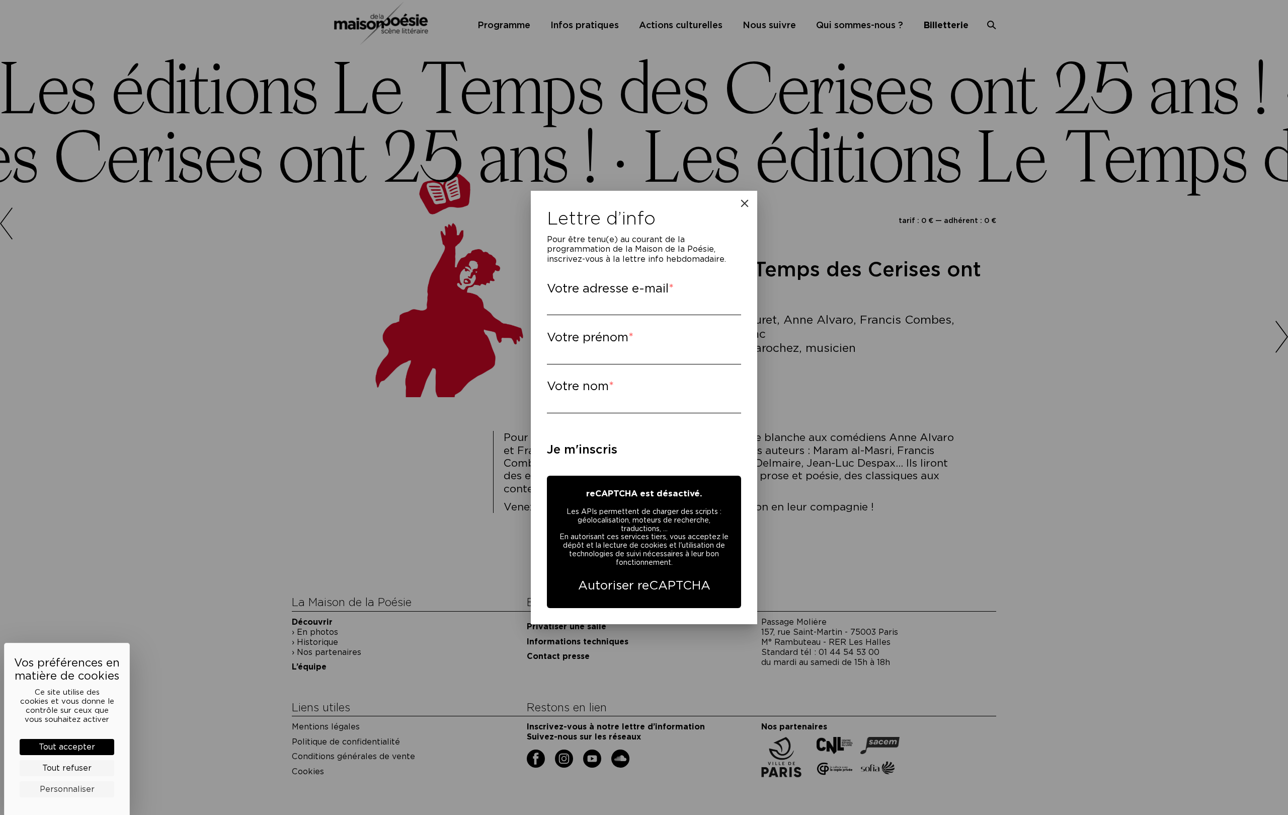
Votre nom (578, 386)
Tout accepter (67, 747)
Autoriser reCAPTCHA (644, 585)
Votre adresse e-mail (608, 288)
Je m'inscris (582, 449)
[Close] (744, 203)
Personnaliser (67, 789)
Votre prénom (587, 337)
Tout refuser (67, 768)
